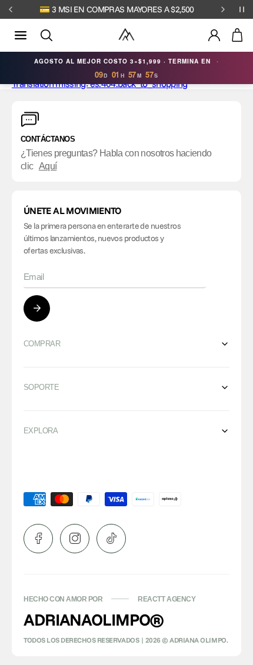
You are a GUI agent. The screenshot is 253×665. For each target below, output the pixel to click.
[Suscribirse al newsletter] (37, 308)
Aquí (47, 166)
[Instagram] (74, 538)
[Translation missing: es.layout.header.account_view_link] (214, 35)
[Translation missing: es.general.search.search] (46, 35)
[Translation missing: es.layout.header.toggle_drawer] (20, 35)
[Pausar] (242, 9)
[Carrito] (237, 35)
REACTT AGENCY (166, 599)
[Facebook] (38, 538)
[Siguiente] (223, 9)
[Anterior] (10, 9)
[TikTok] (111, 538)
